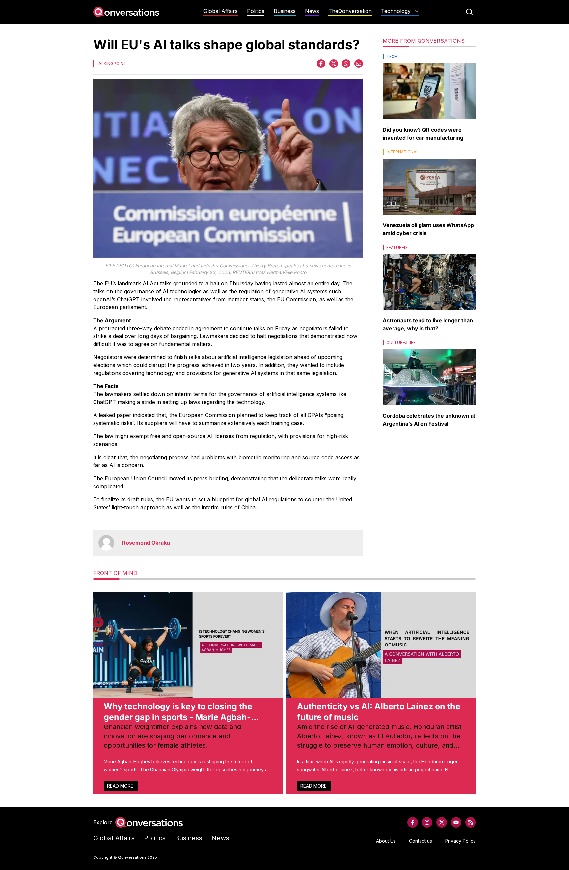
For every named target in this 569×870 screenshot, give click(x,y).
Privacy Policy (460, 841)
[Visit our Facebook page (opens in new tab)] (412, 822)
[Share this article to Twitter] (333, 63)
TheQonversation (350, 11)
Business (285, 11)
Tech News (399, 24)
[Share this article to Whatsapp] (346, 63)
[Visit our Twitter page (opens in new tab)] (441, 822)
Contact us (420, 841)
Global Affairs (220, 11)
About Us (386, 841)
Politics (255, 11)
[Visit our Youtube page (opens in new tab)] (456, 822)
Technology (396, 11)
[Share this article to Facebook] (321, 63)
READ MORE (121, 786)
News (312, 11)
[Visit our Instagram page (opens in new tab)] (427, 822)
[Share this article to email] (358, 63)
